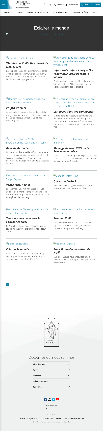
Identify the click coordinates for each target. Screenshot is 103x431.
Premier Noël (62, 218)
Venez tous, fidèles (18, 184)
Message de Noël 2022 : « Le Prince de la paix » (72, 149)
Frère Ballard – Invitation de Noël (72, 250)
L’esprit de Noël (16, 108)
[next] (19, 284)
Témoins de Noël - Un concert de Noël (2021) (27, 64)
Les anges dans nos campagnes (74, 111)
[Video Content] (51, 34)
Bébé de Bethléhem (18, 148)
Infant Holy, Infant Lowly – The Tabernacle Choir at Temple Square (73, 73)
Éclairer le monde (17, 249)
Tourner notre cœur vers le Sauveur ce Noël (23, 219)
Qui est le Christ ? (65, 181)
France (7, 12)
